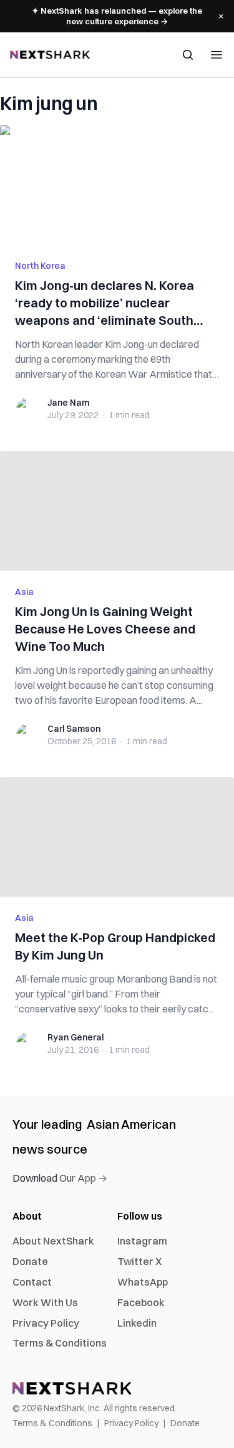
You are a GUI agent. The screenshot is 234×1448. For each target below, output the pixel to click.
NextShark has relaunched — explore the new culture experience (117, 16)
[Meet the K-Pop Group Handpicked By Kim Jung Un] (117, 837)
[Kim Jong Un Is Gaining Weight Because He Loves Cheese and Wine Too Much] (117, 511)
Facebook (141, 1302)
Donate (30, 1261)
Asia (24, 591)
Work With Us (45, 1302)
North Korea (40, 265)
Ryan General (75, 1037)
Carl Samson (73, 728)
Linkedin (137, 1323)
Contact (32, 1282)
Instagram (142, 1241)
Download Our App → (59, 1178)
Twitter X (139, 1261)
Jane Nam (68, 402)
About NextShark (53, 1241)
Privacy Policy (45, 1323)
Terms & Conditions (59, 1343)
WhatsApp (142, 1282)
